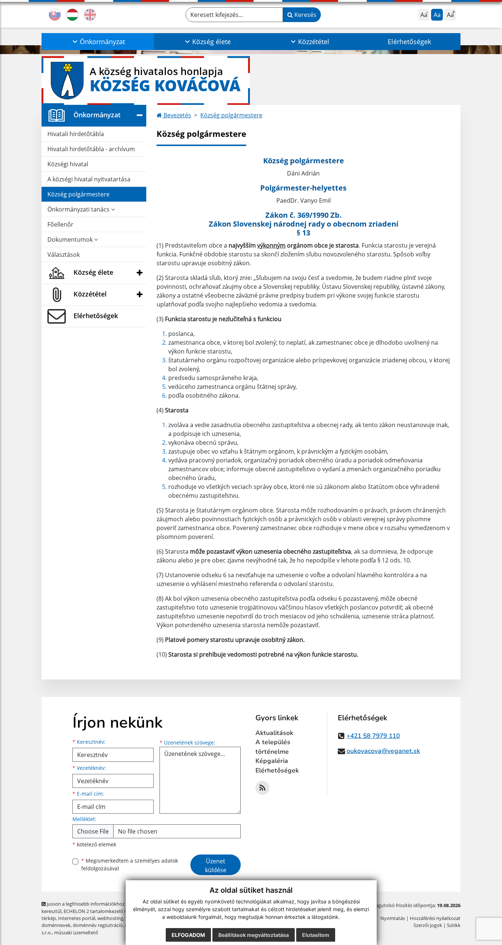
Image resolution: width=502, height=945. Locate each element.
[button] (98, 41)
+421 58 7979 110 (373, 736)
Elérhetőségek (409, 41)
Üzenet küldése (215, 865)
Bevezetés (176, 115)
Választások (63, 255)
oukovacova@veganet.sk (383, 751)
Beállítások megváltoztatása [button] (253, 935)
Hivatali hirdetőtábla (75, 134)
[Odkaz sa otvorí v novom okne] (262, 788)
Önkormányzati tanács (79, 209)
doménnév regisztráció (98, 925)
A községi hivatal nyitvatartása (88, 179)
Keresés (304, 15)
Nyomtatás (392, 918)
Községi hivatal (67, 164)
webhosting (110, 918)
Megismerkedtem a (129, 864)
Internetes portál (76, 918)
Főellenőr (60, 224)
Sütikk (453, 925)
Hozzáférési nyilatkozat (435, 918)
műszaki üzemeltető (76, 932)
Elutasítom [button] (315, 935)
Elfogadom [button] (188, 935)
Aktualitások (274, 733)
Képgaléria (271, 761)
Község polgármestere (78, 194)
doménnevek (56, 925)
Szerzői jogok (427, 925)
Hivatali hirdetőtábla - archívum (91, 149)
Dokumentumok (70, 239)
